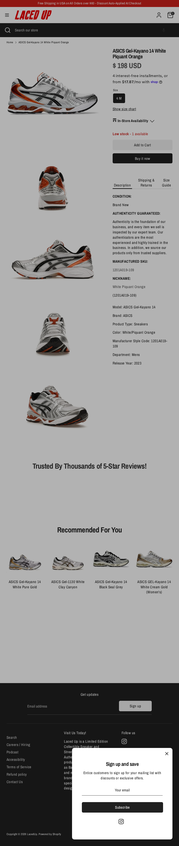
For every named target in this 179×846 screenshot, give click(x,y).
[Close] (167, 753)
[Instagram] (121, 821)
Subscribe (122, 807)
